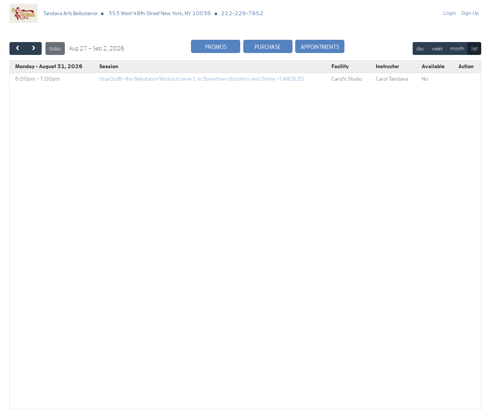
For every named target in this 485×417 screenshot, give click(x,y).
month (457, 48)
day (420, 48)
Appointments (320, 47)
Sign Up (470, 13)
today (55, 48)
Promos (216, 47)
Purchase (268, 47)
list (474, 48)
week (437, 48)
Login (449, 13)
